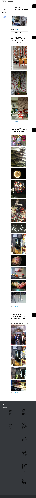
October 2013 (24, 484)
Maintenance (10, 424)
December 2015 (24, 461)
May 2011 (23, 490)
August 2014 (24, 475)
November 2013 (24, 483)
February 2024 (24, 412)
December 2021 (24, 420)
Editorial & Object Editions (4, 12)
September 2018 (24, 439)
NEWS (16, 406)
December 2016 (24, 451)
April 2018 (23, 441)
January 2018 (24, 443)
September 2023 (24, 415)
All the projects (11, 407)
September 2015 (24, 464)
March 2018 (23, 442)
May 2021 (23, 422)
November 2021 (24, 421)
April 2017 (23, 448)
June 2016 (23, 457)
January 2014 (24, 482)
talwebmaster (22, 32)
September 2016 (24, 454)
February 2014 (24, 481)
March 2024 (23, 411)
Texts (9, 430)
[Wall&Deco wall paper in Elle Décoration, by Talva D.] (34, 6)
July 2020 (23, 427)
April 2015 (23, 469)
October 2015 (24, 463)
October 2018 (24, 438)
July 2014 (23, 476)
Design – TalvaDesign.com (4, 17)
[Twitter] (33, 496)
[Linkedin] (30, 496)
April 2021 (23, 423)
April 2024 (23, 410)
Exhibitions (4, 13)
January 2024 (24, 413)
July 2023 (23, 416)
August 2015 (24, 465)
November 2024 (24, 406)
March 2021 (23, 424)
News (9, 425)
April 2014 (23, 479)
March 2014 (23, 480)
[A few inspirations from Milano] (34, 130)
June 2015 (23, 467)
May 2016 (23, 458)
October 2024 (24, 407)
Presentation (10, 426)
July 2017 (23, 447)
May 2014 (23, 478)
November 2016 (24, 452)
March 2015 (23, 470)
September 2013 (24, 485)
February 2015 (24, 471)
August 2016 (24, 455)
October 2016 (24, 453)
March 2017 (23, 449)
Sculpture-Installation (4, 10)
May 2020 (23, 429)
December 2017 (24, 444)
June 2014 (23, 477)
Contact (10, 414)
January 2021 (24, 425)
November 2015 (24, 462)
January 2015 (24, 472)
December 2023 (24, 414)
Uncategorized (17, 409)
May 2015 (23, 468)
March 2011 (23, 491)
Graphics (10, 422)
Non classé (19, 4)
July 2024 (23, 409)
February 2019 (24, 436)
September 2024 (24, 408)
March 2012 (23, 489)
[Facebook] (31, 496)
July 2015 (23, 466)
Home (10, 423)
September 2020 (24, 426)
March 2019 (23, 435)
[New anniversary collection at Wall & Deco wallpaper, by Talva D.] (34, 37)
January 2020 (24, 430)
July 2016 (23, 456)
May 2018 (23, 440)
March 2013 (23, 486)
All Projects (5, 4)
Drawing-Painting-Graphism (5, 7)
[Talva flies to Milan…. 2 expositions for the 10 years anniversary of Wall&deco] (34, 315)
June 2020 (23, 428)
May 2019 (23, 434)
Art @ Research (11, 408)
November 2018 (24, 437)
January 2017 (24, 450)
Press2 (10, 427)
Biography (10, 409)
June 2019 (23, 433)
